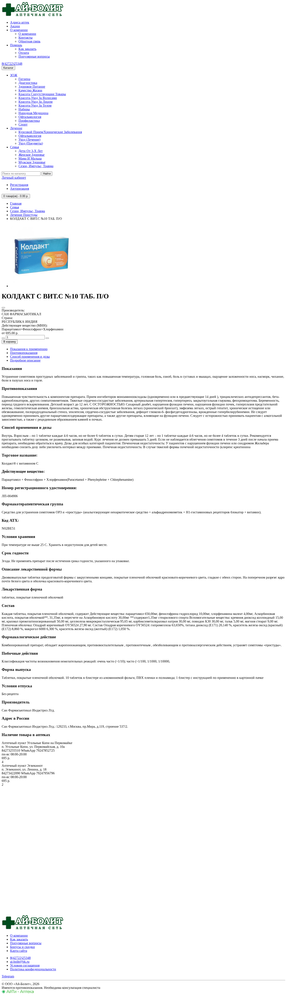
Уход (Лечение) (29, 139)
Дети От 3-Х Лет (30, 151)
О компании (19, 30)
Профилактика (29, 120)
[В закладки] (3, 307)
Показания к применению (28, 349)
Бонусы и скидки (22, 947)
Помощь (16, 45)
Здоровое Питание (31, 86)
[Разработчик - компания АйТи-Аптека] (18, 992)
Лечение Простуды (23, 215)
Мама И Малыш (30, 158)
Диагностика (27, 83)
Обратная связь (29, 41)
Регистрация (19, 185)
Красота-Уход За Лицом (35, 101)
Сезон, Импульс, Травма (35, 166)
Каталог (8, 67)
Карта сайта (18, 950)
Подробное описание (25, 360)
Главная (15, 203)
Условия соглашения (24, 965)
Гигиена (24, 79)
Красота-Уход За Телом (34, 105)
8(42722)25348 (12, 63)
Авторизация (19, 188)
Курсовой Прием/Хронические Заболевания (50, 132)
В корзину (9, 341)
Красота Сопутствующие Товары (42, 94)
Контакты (25, 37)
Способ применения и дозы (30, 356)
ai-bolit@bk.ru (19, 961)
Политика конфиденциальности (33, 969)
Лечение (16, 128)
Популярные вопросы (34, 56)
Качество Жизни (30, 90)
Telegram (8, 976)
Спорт (23, 124)
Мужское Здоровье (31, 162)
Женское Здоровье (31, 154)
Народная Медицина (33, 113)
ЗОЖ (13, 75)
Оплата (23, 52)
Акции (15, 26)
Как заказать (27, 49)
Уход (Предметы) (30, 143)
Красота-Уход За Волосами (37, 98)
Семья (14, 147)
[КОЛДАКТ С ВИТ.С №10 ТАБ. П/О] (41, 286)
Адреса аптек (19, 22)
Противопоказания (23, 353)
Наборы (24, 109)
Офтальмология (29, 117)
